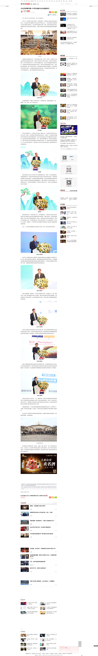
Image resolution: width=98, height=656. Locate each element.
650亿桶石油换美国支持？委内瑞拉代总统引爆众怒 (41, 533)
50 (56, 571)
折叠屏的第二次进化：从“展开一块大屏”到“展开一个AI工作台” (68, 146)
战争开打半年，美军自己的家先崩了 (38, 568)
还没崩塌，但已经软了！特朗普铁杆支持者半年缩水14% (42, 548)
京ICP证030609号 (69, 653)
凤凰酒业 (71, 156)
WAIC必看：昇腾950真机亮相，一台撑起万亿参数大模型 (68, 137)
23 (56, 584)
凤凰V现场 (63, 123)
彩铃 (74, 190)
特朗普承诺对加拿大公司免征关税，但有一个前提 (41, 512)
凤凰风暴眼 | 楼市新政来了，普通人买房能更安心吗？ (42, 520)
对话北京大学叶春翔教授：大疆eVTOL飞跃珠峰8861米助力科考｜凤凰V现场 (68, 140)
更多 (66, 1)
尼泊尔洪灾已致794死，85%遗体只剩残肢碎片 (40, 527)
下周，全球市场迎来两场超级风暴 (37, 561)
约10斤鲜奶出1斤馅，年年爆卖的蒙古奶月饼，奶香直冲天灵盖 (33, 495)
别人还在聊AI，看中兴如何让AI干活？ (68, 143)
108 (56, 537)
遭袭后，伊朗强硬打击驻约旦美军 (37, 505)
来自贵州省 (29, 12)
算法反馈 (55, 502)
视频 (76, 190)
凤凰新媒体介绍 (28, 653)
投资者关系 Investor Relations (36, 653)
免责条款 (56, 653)
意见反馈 (60, 653)
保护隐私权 (51, 653)
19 (56, 551)
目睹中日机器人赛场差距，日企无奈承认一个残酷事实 (42, 581)
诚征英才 (47, 653)
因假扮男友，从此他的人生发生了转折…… (64, 198)
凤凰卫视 (64, 653)
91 (56, 509)
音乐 (73, 190)
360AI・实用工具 (52, 14)
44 (56, 530)
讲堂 (71, 190)
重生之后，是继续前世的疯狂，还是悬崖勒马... (73, 199)
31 (56, 515)
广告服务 (43, 653)
